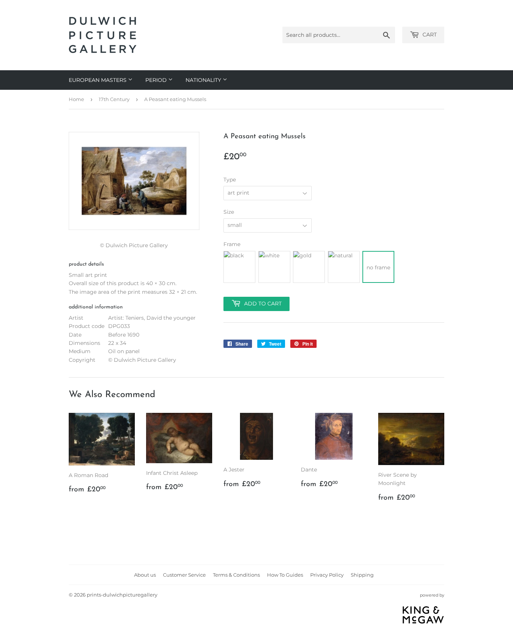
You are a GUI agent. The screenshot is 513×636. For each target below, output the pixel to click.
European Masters (98, 80)
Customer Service (184, 575)
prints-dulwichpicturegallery (122, 595)
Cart (429, 34)
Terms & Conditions (236, 575)
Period (156, 80)
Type (229, 179)
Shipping (362, 575)
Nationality (204, 80)
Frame (231, 244)
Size (228, 211)
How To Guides (285, 575)
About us (145, 575)
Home (76, 99)
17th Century (114, 99)
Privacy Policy (327, 575)
